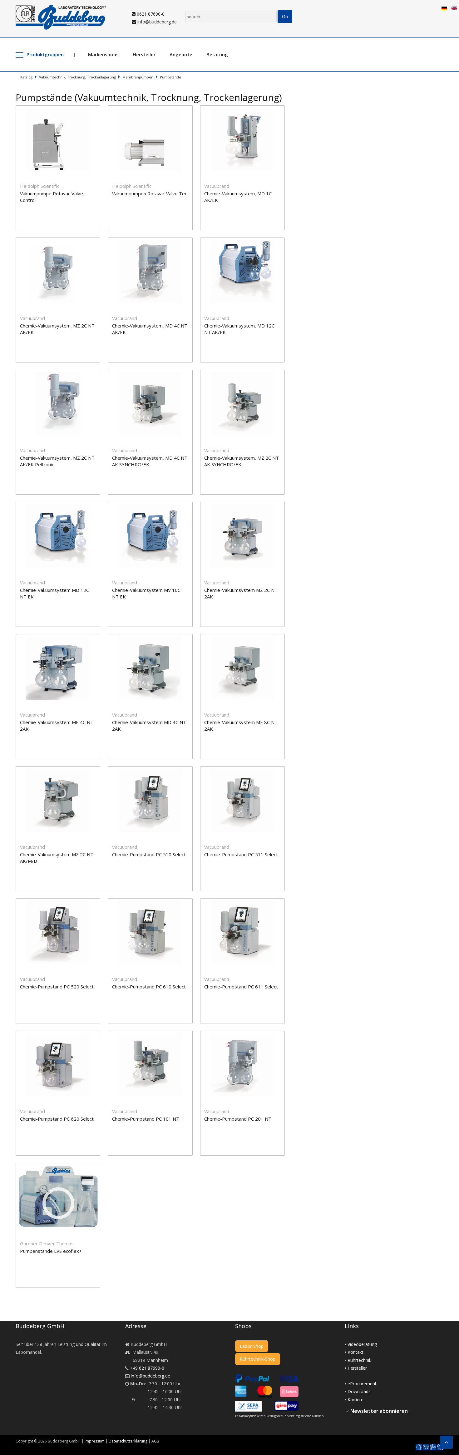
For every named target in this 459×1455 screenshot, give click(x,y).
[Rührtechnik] (433, 1447)
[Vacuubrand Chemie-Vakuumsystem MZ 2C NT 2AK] (245, 506)
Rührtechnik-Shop (257, 1359)
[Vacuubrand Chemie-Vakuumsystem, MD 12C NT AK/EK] (245, 241)
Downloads (359, 1391)
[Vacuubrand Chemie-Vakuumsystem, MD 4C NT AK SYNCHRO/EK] (154, 374)
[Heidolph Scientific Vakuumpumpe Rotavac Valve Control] (62, 109)
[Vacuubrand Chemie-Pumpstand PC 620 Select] (62, 1035)
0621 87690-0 (150, 14)
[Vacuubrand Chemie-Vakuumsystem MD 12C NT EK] (62, 506)
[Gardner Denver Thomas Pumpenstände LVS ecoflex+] (61, 1167)
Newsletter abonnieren (379, 1411)
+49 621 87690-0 (147, 1368)
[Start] (419, 1447)
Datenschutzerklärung (128, 1441)
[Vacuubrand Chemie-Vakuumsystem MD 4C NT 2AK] (154, 638)
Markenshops (103, 54)
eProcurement (362, 1384)
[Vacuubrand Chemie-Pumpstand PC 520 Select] (62, 902)
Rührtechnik (359, 1360)
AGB (155, 1441)
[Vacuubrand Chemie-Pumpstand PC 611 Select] (245, 902)
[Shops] (426, 1447)
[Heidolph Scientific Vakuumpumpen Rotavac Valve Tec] (154, 109)
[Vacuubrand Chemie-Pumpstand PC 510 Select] (154, 770)
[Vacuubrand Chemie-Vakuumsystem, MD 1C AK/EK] (245, 109)
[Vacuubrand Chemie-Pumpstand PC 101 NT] (154, 1035)
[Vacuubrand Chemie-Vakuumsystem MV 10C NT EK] (154, 506)
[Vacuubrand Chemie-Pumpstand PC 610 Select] (154, 902)
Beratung (217, 54)
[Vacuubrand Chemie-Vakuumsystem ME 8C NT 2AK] (245, 638)
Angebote (181, 54)
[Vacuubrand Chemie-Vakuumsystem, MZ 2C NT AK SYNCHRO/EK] (245, 374)
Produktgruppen (45, 54)
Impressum (95, 1441)
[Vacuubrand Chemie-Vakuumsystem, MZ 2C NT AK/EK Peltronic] (62, 374)
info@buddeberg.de (156, 22)
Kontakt (355, 1352)
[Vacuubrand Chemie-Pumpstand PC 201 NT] (245, 1035)
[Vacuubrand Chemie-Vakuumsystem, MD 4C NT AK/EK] (154, 241)
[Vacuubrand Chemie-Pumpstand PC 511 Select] (245, 770)
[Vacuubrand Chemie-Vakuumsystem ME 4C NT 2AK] (62, 638)
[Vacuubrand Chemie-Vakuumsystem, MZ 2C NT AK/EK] (62, 241)
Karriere (355, 1399)
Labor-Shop (252, 1346)
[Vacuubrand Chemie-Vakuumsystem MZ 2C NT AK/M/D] (62, 770)
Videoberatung (362, 1344)
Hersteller (144, 54)
